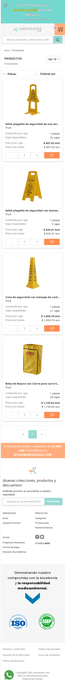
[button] (60, 29)
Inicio (5, 518)
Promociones (42, 522)
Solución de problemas (14, 551)
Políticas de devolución (13, 661)
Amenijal (38, 678)
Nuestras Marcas (44, 527)
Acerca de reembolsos (49, 655)
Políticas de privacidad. (49, 649)
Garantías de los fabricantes (16, 655)
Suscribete (53, 501)
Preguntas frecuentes (14, 542)
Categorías (40, 518)
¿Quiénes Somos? (12, 522)
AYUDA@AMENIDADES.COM (32, 455)
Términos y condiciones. (14, 649)
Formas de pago (11, 547)
